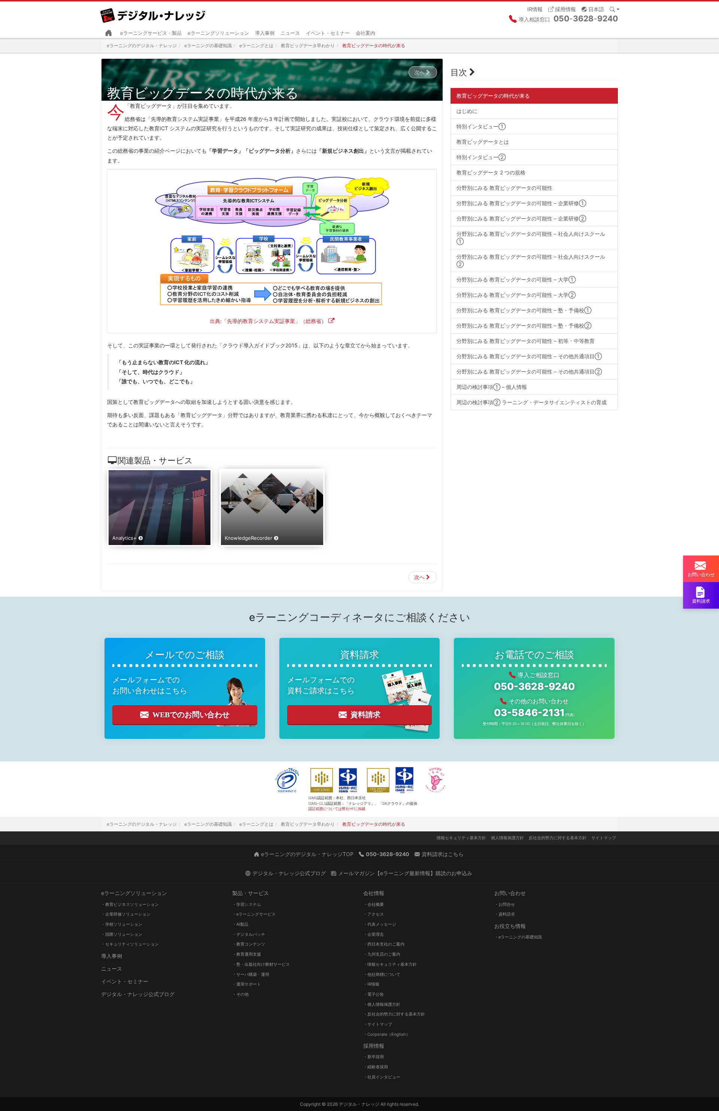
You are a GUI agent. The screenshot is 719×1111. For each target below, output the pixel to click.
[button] (593, 9)
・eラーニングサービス (254, 914)
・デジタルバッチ (248, 934)
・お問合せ (504, 904)
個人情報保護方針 (507, 837)
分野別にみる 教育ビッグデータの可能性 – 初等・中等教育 (525, 341)
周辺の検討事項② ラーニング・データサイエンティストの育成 (531, 402)
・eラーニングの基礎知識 (518, 937)
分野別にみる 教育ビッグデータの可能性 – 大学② (516, 295)
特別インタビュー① (481, 126)
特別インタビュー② (481, 157)
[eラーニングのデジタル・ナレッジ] (153, 12)
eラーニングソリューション (218, 33)
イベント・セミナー (328, 33)
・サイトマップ (377, 1024)
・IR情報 (371, 984)
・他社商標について (381, 974)
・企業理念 (373, 934)
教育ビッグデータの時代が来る (493, 95)
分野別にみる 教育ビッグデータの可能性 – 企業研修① (521, 203)
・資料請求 (504, 914)
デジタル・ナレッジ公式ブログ (138, 994)
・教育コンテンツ (248, 944)
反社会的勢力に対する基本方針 (557, 837)
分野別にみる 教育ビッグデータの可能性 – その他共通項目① (529, 356)
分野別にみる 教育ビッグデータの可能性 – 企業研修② (521, 218)
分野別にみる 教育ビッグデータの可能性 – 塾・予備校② (523, 325)
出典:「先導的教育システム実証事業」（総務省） (268, 321)
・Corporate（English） (386, 1034)
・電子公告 (373, 994)
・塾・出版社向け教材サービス (261, 964)
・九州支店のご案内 (381, 954)
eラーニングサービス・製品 (151, 33)
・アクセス (373, 914)
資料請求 (365, 714)
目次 (458, 72)
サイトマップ (603, 837)
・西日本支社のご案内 (383, 944)
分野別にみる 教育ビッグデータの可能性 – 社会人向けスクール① (530, 237)
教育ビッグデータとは (482, 142)
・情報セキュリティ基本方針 (390, 964)
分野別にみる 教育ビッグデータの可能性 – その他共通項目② (529, 371)
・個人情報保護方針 (381, 1004)
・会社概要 (373, 904)
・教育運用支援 (246, 954)
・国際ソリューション (121, 934)
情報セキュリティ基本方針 (461, 837)
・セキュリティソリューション (130, 944)
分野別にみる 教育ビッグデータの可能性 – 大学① (516, 279)
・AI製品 (240, 924)
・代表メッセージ (379, 924)
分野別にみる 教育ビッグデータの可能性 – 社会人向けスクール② (530, 260)
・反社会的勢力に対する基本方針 (394, 1014)
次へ (419, 72)
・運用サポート (246, 984)
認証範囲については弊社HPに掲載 (336, 808)
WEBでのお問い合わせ (191, 714)
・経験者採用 (375, 1066)
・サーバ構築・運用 (250, 974)
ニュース (290, 33)
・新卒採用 (373, 1056)
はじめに (466, 111)
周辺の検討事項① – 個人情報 (491, 387)
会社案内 (365, 33)
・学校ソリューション (121, 924)
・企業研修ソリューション (126, 914)
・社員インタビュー (381, 1077)
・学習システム (246, 904)
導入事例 (264, 33)
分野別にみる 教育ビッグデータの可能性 (504, 188)
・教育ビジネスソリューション (130, 904)
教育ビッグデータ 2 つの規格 (490, 172)
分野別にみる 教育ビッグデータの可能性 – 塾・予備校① (523, 310)
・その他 (240, 994)
